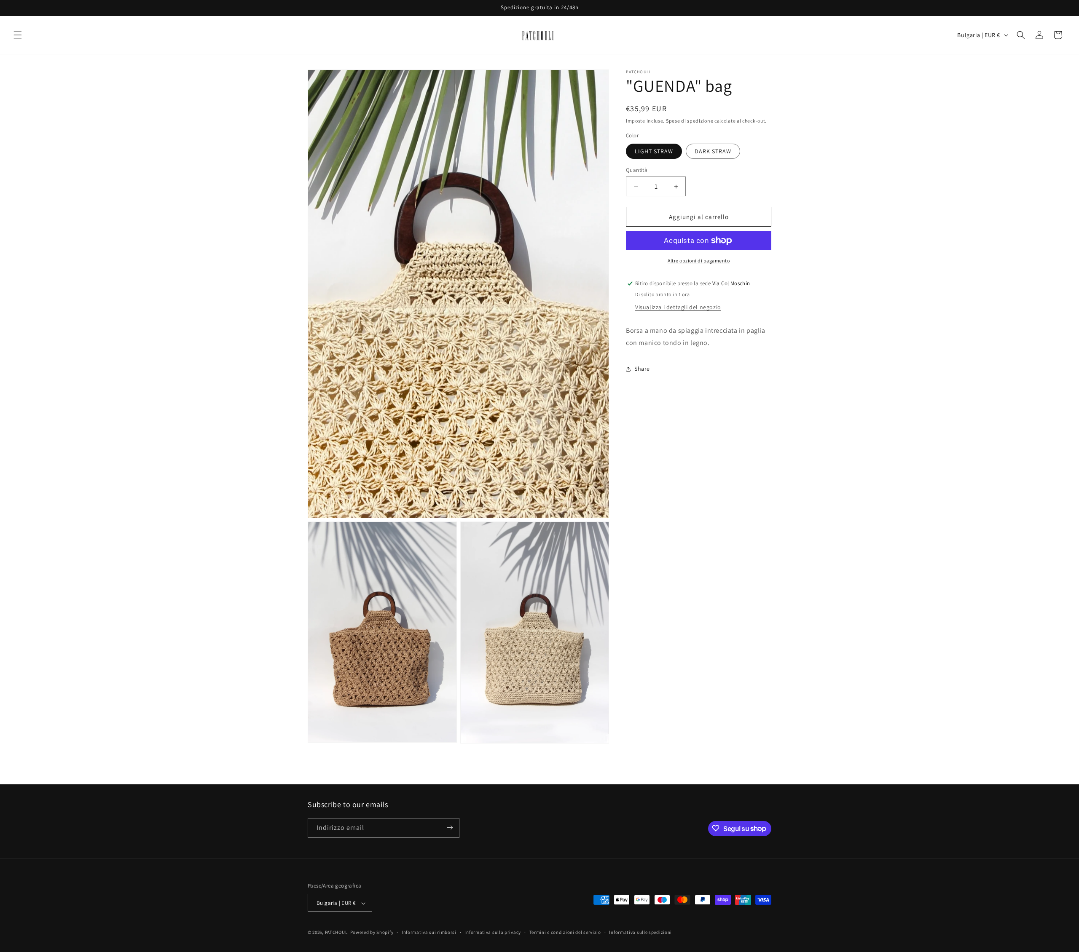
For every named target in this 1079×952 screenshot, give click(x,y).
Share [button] (642, 368)
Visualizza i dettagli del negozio (678, 307)
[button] (17, 35)
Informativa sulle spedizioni (640, 932)
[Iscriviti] (449, 827)
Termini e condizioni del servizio (565, 932)
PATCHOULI (337, 933)
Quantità (636, 170)
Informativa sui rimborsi (429, 932)
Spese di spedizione (689, 121)
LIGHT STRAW (654, 151)
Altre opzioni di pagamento (699, 260)
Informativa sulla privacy (492, 932)
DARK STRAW (713, 151)
